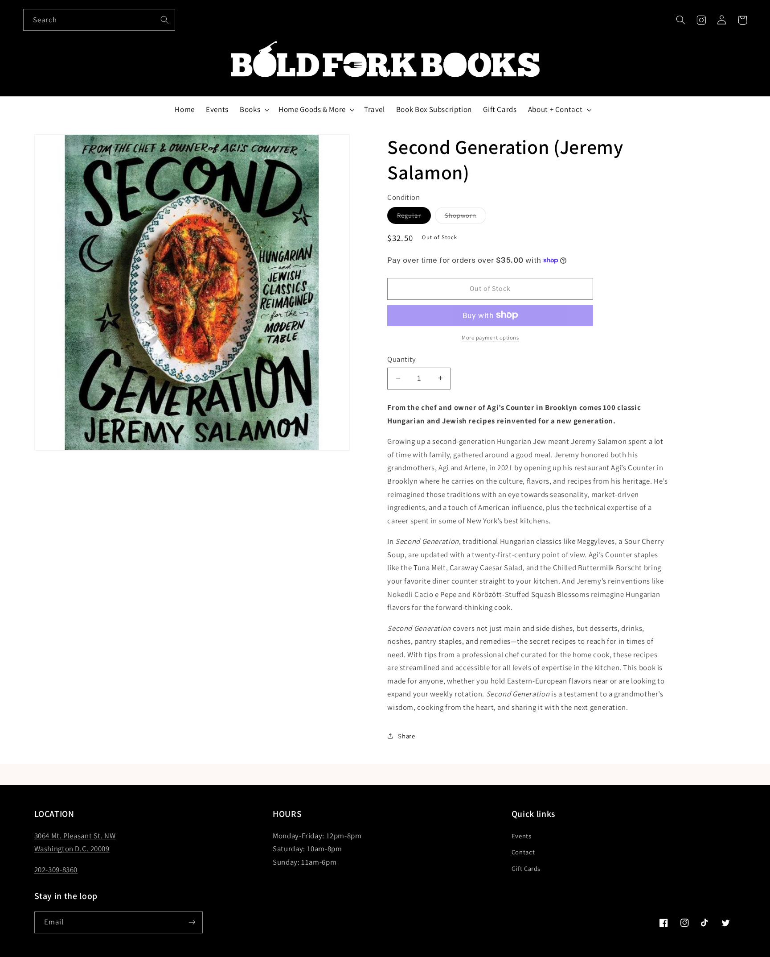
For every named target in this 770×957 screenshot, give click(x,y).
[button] (680, 20)
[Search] (164, 19)
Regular (413, 217)
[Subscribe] (191, 922)
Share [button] (406, 735)
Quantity (401, 359)
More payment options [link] (490, 337)
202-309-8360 (56, 869)
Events (522, 836)
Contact (523, 852)
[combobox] (99, 19)
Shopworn (465, 217)
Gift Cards (526, 868)
